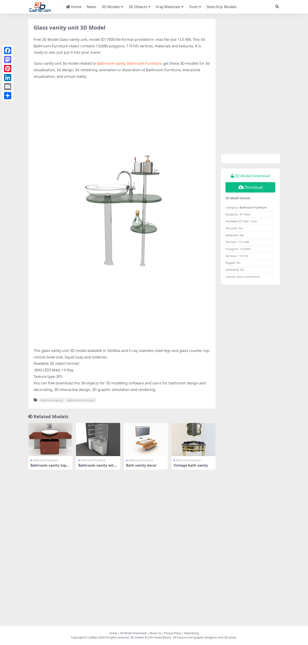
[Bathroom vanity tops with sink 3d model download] (50, 439)
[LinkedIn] (7, 77)
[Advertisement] (122, 115)
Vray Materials (168, 6)
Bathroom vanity (111, 63)
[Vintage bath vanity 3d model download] (193, 439)
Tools (193, 6)
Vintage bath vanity (191, 465)
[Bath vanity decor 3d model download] (146, 439)
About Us (155, 633)
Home (75, 6)
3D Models (111, 6)
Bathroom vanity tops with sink (49, 467)
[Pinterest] (7, 68)
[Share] (7, 95)
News (91, 6)
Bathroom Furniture (144, 63)
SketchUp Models (222, 6)
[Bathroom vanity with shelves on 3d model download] (98, 439)
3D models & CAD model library (150, 637)
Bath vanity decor (141, 465)
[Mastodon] (7, 59)
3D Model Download (133, 633)
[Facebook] (7, 50)
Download (253, 187)
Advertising (191, 633)
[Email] (7, 86)
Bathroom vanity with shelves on (97, 467)
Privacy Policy (172, 633)
